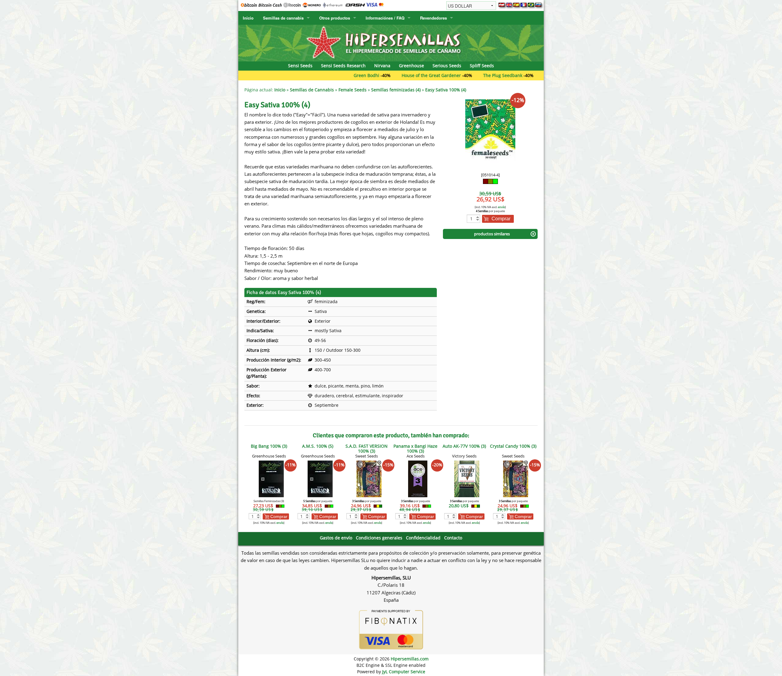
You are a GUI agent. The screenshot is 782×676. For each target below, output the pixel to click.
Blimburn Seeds (532, 75)
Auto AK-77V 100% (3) (464, 446)
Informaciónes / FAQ (385, 18)
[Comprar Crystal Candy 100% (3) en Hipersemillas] (515, 478)
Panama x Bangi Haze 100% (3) (415, 448)
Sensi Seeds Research (343, 65)
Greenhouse (411, 65)
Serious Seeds (447, 65)
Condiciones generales (379, 538)
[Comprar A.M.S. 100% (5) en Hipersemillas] (320, 478)
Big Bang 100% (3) (269, 446)
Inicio (248, 18)
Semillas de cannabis (283, 18)
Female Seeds (352, 90)
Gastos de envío (336, 538)
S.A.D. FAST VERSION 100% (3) (366, 448)
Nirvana (382, 65)
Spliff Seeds (482, 65)
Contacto (453, 538)
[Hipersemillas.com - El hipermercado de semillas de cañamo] (391, 43)
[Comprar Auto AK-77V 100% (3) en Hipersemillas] (466, 478)
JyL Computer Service (403, 671)
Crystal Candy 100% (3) (513, 446)
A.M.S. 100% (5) (317, 446)
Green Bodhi (337, 75)
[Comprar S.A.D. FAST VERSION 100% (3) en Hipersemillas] (369, 478)
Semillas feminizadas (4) (396, 90)
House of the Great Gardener (402, 75)
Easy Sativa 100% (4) (445, 90)
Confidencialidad (423, 538)
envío (501, 207)
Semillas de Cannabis (312, 90)
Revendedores (433, 18)
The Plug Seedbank (473, 75)
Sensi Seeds (300, 65)
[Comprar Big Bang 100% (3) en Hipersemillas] (271, 478)
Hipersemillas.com (410, 659)
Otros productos (334, 18)
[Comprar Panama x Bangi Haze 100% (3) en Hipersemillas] (417, 478)
